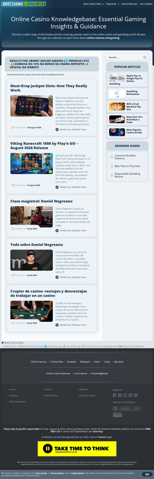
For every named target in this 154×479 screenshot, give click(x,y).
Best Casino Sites (92, 4)
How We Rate (51, 395)
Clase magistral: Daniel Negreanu (41, 201)
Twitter (120, 395)
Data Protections (17, 401)
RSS (135, 395)
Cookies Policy (77, 473)
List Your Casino (87, 395)
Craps (107, 361)
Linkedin (130, 395)
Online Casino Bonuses (58, 373)
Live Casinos (146, 4)
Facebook (114, 395)
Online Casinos (38, 361)
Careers (102, 436)
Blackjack (85, 361)
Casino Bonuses (129, 4)
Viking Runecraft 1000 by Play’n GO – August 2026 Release (44, 145)
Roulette (71, 361)
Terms (12, 389)
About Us (83, 389)
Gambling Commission (125, 408)
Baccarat (118, 361)
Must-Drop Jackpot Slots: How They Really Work (48, 88)
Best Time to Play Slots (127, 166)
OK (147, 474)
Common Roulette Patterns (125, 157)
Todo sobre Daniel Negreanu (36, 244)
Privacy (47, 389)
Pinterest (125, 395)
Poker (97, 361)
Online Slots (57, 361)
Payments (111, 4)
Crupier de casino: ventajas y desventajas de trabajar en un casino (48, 293)
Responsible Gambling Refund (127, 175)
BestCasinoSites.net (24, 4)
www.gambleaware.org (137, 409)
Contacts (13, 395)
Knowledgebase (99, 373)
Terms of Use (41, 473)
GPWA (117, 415)
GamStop (98, 431)
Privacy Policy (57, 473)
